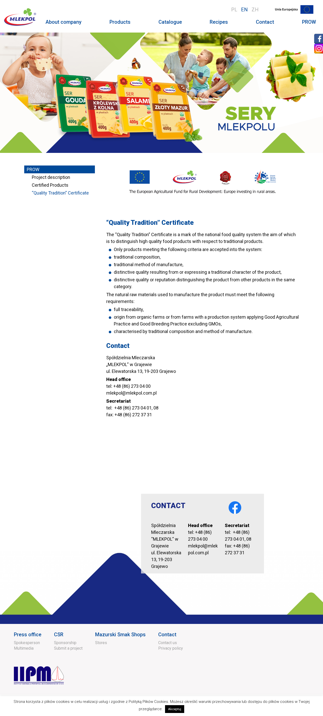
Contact (265, 22)
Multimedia (24, 648)
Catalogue (170, 22)
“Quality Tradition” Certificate (60, 193)
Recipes (219, 22)
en (244, 10)
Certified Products (50, 185)
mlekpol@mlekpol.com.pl (131, 393)
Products (120, 22)
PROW (309, 22)
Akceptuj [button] (174, 709)
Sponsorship (65, 642)
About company (63, 22)
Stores (101, 642)
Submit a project (68, 648)
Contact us (167, 642)
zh (255, 10)
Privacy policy (170, 648)
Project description (51, 177)
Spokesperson (27, 642)
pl (234, 10)
